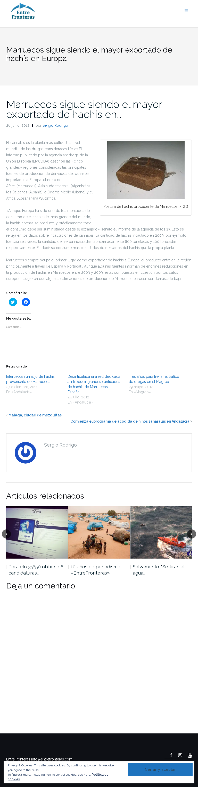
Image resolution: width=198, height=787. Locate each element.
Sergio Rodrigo (55, 125)
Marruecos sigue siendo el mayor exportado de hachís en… (84, 109)
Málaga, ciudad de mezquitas (35, 415)
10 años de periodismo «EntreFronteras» (95, 570)
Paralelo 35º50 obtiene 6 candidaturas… (36, 570)
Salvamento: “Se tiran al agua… (158, 570)
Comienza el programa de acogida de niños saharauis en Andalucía (129, 421)
